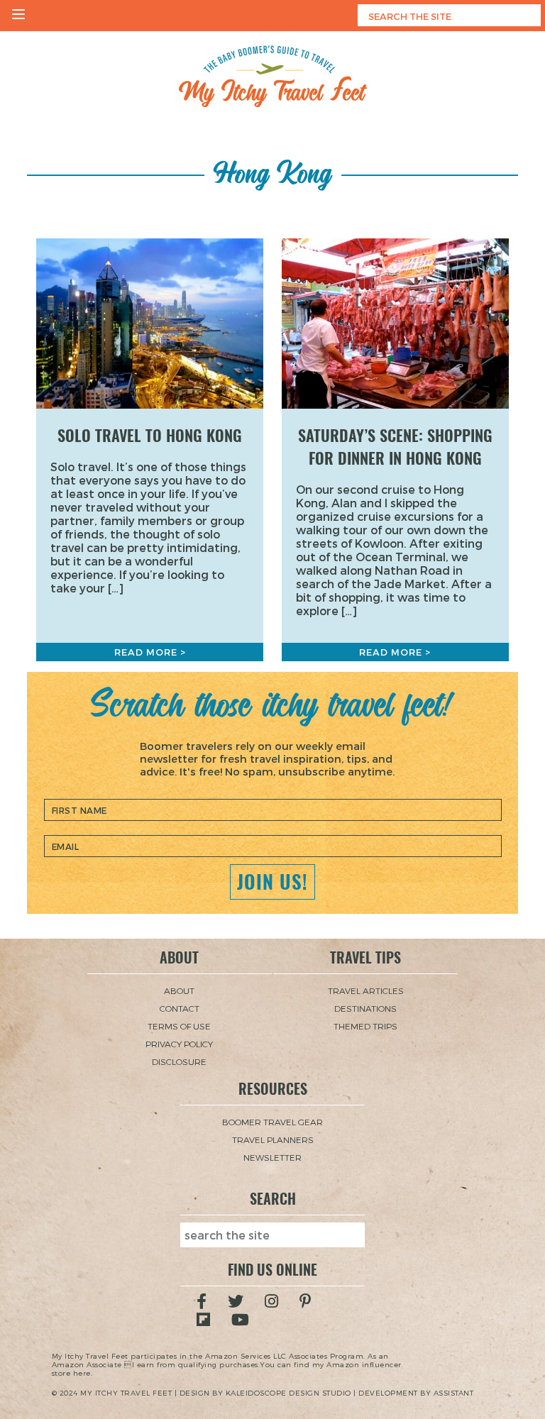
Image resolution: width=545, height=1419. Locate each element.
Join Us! (272, 882)
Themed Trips (365, 1026)
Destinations (365, 1008)
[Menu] (18, 16)
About (179, 990)
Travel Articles (366, 990)
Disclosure (179, 1061)
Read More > (150, 652)
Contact (179, 1008)
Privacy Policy (179, 1044)
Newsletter (272, 1157)
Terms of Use (179, 1026)
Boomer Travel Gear (272, 1122)
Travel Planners (273, 1139)
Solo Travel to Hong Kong (149, 435)
